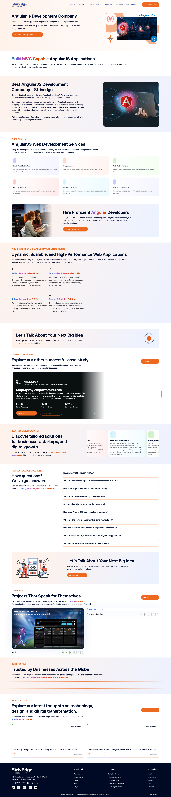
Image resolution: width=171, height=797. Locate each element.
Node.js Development (130, 440)
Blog (75, 783)
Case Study (119, 5)
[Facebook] (18, 787)
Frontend (151, 780)
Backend (151, 787)
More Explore (23, 413)
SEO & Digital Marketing (115, 787)
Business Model (79, 777)
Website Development (115, 777)
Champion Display (95, 614)
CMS (149, 783)
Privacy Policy (154, 794)
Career (76, 780)
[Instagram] (30, 787)
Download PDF (47, 413)
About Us (72, 5)
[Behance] (24, 787)
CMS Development (114, 780)
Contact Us (151, 5)
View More (146, 361)
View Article (18, 754)
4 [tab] (162, 404)
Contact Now (73, 575)
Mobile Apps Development (116, 783)
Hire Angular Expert (72, 229)
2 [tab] (162, 399)
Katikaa (15, 652)
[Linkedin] (13, 787)
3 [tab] (162, 401)
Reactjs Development (91, 440)
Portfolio (108, 5)
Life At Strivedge (132, 5)
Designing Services (114, 774)
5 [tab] (162, 407)
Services (82, 5)
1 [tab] (162, 392)
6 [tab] (162, 409)
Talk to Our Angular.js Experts (23, 35)
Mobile (150, 774)
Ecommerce (152, 777)
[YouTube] (35, 787)
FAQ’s (76, 787)
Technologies (95, 5)
